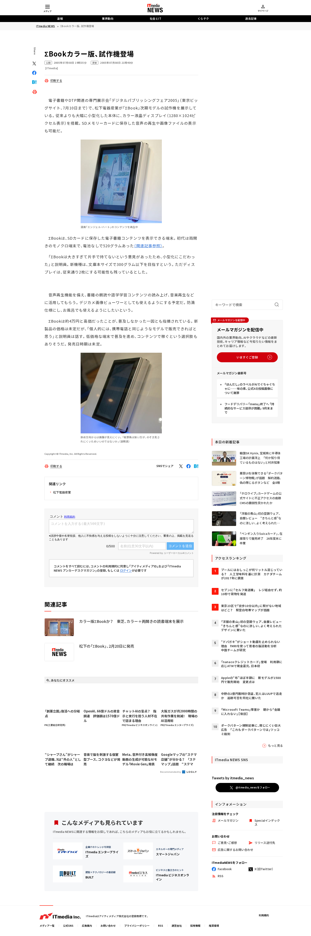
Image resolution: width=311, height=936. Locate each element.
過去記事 (251, 19)
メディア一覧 (47, 925)
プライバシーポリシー (137, 925)
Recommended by (171, 771)
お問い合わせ (108, 925)
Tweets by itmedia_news (233, 777)
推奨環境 (214, 925)
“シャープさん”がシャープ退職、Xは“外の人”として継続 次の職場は (63, 759)
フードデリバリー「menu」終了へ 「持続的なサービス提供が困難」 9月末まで (249, 408)
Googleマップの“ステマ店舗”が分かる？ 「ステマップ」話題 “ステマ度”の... (179, 759)
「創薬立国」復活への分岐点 (62, 713)
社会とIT (155, 19)
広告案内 (87, 925)
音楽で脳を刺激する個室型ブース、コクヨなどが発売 (102, 759)
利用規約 (264, 915)
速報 (60, 19)
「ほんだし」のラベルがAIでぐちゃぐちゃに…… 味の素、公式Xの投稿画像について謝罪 (249, 388)
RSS (160, 925)
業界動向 (107, 19)
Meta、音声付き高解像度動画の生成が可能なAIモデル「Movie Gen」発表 (140, 759)
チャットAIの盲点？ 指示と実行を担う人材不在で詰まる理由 (139, 716)
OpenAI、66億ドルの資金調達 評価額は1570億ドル (102, 716)
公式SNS (68, 925)
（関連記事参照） (148, 245)
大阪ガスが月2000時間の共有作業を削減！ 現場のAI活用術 (179, 716)
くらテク (203, 19)
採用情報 (195, 925)
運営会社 (177, 925)
